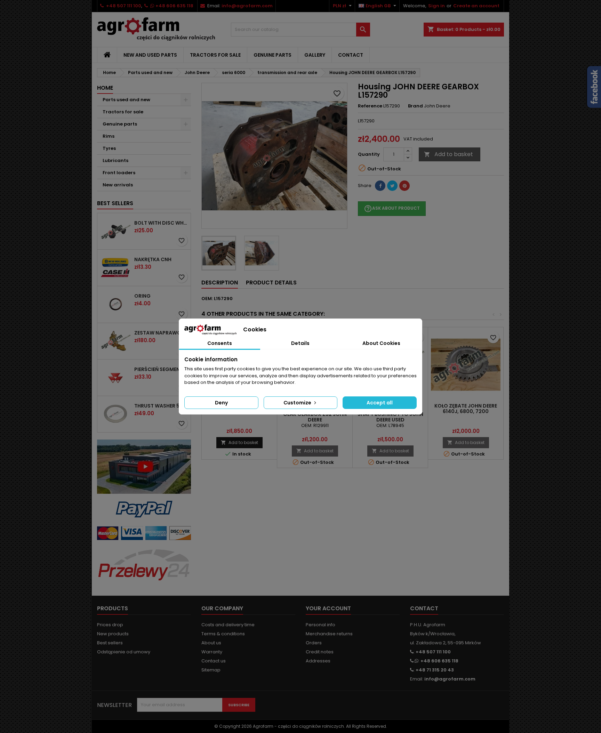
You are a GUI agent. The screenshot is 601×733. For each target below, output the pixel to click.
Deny (221, 402)
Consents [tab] (219, 343)
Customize (297, 402)
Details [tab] (300, 343)
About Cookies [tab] (381, 343)
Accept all (380, 402)
